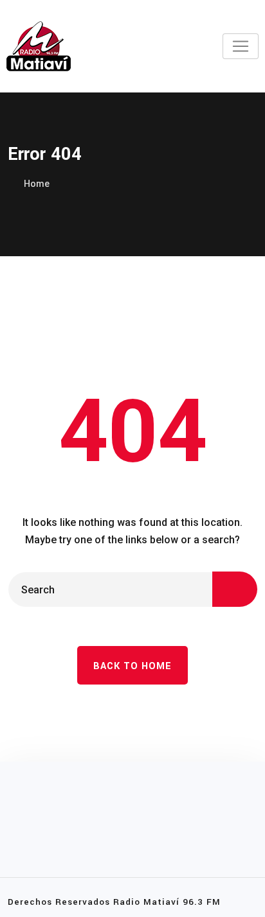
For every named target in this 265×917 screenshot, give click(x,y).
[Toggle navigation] (241, 46)
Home (37, 184)
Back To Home (132, 666)
